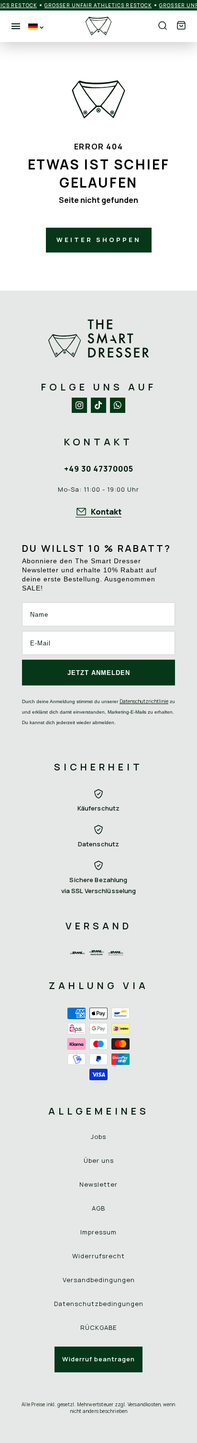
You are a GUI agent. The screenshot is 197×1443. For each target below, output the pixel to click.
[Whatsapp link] (117, 405)
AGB (98, 1208)
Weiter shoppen (98, 239)
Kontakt (106, 511)
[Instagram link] (79, 405)
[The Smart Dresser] (98, 26)
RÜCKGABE (98, 1327)
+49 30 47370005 (98, 468)
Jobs (98, 1136)
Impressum (98, 1232)
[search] (162, 26)
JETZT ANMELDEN (98, 672)
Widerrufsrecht (98, 1256)
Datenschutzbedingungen (98, 1303)
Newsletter (98, 1184)
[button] (181, 26)
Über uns (99, 1160)
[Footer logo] (98, 338)
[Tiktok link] (98, 405)
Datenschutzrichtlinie (144, 701)
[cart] (181, 26)
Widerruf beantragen (98, 1359)
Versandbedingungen (99, 1279)
